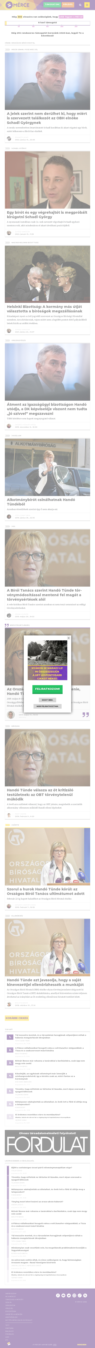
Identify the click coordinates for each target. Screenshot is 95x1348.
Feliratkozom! (47, 689)
